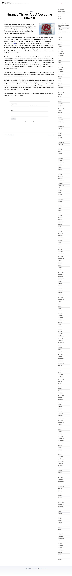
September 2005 (61, 443)
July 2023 (59, 96)
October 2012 (60, 297)
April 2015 (60, 247)
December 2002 (61, 502)
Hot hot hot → (51, 135)
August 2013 (60, 279)
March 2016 (60, 231)
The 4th (59, 16)
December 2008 (61, 377)
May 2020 (60, 151)
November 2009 (61, 360)
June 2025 (60, 62)
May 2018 (59, 190)
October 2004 (60, 463)
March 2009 (60, 372)
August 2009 (60, 365)
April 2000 (60, 520)
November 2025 (61, 55)
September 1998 (61, 538)
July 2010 (59, 345)
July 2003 (59, 490)
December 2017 (60, 199)
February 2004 (60, 477)
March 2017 (60, 215)
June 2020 (60, 149)
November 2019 (60, 162)
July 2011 (59, 324)
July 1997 (59, 554)
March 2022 (60, 117)
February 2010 (60, 354)
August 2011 (60, 322)
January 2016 (60, 235)
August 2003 (60, 488)
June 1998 (60, 543)
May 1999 (59, 527)
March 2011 (60, 331)
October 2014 (60, 256)
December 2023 (61, 89)
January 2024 (60, 87)
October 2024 (60, 73)
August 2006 (60, 424)
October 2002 (60, 506)
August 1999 (60, 522)
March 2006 (60, 433)
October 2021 (60, 124)
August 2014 (60, 260)
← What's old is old (9, 135)
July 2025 (59, 60)
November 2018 (60, 181)
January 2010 (60, 356)
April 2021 (60, 135)
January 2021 (60, 140)
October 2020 (60, 144)
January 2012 (60, 313)
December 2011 (60, 315)
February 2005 (60, 456)
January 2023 (60, 105)
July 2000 (59, 515)
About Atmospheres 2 (61, 11)
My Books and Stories (65, 2)
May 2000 (60, 518)
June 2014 (60, 263)
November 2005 (61, 440)
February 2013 (60, 290)
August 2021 (60, 128)
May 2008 (60, 386)
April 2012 (60, 308)
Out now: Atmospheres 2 (62, 13)
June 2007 (60, 406)
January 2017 (60, 219)
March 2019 (60, 174)
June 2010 (60, 347)
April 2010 (60, 351)
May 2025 (60, 64)
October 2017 (60, 203)
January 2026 (60, 51)
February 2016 (60, 233)
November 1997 (60, 547)
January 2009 (60, 376)
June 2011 (59, 326)
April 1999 (60, 529)
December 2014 (60, 253)
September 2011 (60, 320)
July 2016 (59, 226)
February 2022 (60, 119)
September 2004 (61, 465)
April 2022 (60, 115)
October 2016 (60, 222)
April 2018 (60, 192)
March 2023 (60, 101)
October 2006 (60, 420)
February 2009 (60, 374)
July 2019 (59, 167)
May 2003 (60, 493)
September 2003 (61, 486)
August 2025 (60, 58)
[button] (47, 29)
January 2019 (60, 178)
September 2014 (61, 258)
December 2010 (60, 336)
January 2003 (60, 500)
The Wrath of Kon (7, 2)
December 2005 (61, 438)
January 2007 (60, 415)
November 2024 (61, 71)
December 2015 (60, 237)
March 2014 (60, 269)
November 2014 (60, 254)
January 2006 (60, 436)
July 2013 (59, 281)
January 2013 (60, 292)
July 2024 (59, 78)
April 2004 (60, 474)
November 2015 (60, 238)
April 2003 (60, 495)
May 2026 (60, 44)
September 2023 (61, 92)
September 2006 (61, 422)
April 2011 (59, 329)
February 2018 (60, 196)
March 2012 (60, 310)
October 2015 (60, 240)
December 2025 (61, 53)
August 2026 (60, 39)
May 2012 (59, 306)
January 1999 (60, 534)
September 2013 (61, 278)
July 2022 (59, 110)
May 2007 (60, 408)
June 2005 (60, 449)
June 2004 (60, 470)
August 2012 (60, 301)
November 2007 (61, 397)
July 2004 (59, 468)
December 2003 (61, 481)
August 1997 (60, 552)
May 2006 (60, 429)
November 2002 (61, 504)
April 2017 (60, 213)
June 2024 (60, 80)
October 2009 (60, 361)
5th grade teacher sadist (62, 31)
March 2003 (60, 497)
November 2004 (61, 461)
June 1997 (60, 556)
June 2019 (60, 169)
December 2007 (61, 395)
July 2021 (59, 130)
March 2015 (60, 249)
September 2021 (61, 126)
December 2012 (60, 294)
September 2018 (61, 185)
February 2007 (60, 413)
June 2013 (60, 283)
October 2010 (60, 340)
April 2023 (60, 99)
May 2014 (59, 265)
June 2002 (60, 513)
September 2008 (61, 379)
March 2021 (60, 137)
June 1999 (60, 525)
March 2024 (60, 85)
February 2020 (60, 156)
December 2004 (61, 459)
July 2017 (59, 208)
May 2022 (60, 114)
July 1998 (59, 541)
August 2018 (60, 187)
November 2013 (60, 274)
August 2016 (60, 224)
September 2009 (61, 363)
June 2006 (60, 427)
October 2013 (60, 276)
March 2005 (60, 454)
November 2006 (61, 418)
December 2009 (61, 358)
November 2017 (60, 201)
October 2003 (60, 484)
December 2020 (61, 142)
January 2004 (60, 479)
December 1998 (60, 536)
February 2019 (60, 176)
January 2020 (60, 158)
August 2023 (60, 94)
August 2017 (60, 206)
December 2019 (60, 160)
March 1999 (60, 531)
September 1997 (61, 550)
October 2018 (60, 183)
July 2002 (59, 511)
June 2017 (60, 210)
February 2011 (60, 333)
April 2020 (60, 153)
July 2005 (59, 447)
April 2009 (60, 370)
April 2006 (60, 431)
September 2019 (61, 165)
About (58, 2)
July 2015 (59, 242)
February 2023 (60, 103)
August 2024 (60, 76)
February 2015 (60, 251)
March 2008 (60, 390)
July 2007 (59, 404)
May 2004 (60, 472)
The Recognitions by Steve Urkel (63, 23)
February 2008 (60, 392)
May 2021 (59, 133)
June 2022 (60, 112)
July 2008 (59, 383)
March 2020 (60, 155)
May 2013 (59, 285)
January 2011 (60, 335)
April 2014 (60, 267)
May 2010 (59, 349)
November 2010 (60, 338)
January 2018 (60, 197)
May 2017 (59, 212)
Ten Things (60, 18)
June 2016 (60, 228)
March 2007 (60, 411)
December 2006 (61, 417)
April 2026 (60, 46)
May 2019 (59, 171)
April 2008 (60, 388)
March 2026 (60, 48)
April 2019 (60, 172)
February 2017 (60, 217)
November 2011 (60, 317)
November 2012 (60, 295)
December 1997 (60, 545)
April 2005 (60, 452)
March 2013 (60, 288)
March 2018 (60, 194)
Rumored (13, 43)
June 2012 (60, 304)
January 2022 (60, 121)
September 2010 (61, 342)
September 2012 (61, 299)
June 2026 (60, 42)
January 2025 (60, 67)
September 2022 (61, 108)
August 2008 (60, 381)
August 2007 (60, 402)
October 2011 (60, 319)
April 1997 (60, 559)
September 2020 (61, 146)
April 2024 (60, 83)
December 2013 (60, 272)
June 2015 (60, 244)
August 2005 (60, 445)
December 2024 (61, 69)
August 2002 (60, 509)
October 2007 (60, 399)
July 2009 (59, 367)
